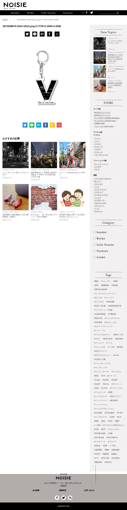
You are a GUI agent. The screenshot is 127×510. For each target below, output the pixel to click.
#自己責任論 (99, 437)
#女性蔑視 (98, 322)
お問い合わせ (89, 490)
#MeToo (106, 384)
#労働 (110, 433)
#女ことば (98, 298)
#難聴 (107, 450)
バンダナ (97, 167)
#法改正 (97, 384)
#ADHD (97, 454)
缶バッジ (97, 181)
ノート (96, 187)
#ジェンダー (106, 281)
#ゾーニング (99, 343)
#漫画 (115, 281)
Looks (101, 257)
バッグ (96, 208)
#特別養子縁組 (100, 433)
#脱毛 (96, 376)
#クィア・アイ (100, 330)
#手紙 (96, 429)
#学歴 (105, 446)
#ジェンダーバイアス (102, 363)
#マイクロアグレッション (104, 409)
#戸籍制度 (112, 314)
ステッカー (98, 184)
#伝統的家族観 (100, 314)
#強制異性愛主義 (114, 306)
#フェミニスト (113, 429)
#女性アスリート (100, 351)
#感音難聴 (98, 450)
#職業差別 (98, 462)
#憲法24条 (98, 318)
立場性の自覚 (99, 123)
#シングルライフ (100, 417)
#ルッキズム (99, 302)
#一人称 (111, 347)
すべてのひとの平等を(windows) (107, 118)
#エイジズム (116, 372)
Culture (68, 13)
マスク (96, 169)
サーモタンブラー (101, 195)
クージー (97, 198)
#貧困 (110, 392)
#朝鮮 (96, 421)
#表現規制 (119, 339)
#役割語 (120, 347)
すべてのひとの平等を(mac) (105, 121)
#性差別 (106, 380)
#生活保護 (98, 413)
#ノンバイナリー (100, 400)
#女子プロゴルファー (102, 355)
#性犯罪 (114, 380)
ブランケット (99, 206)
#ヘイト (109, 343)
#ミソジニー (109, 298)
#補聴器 (105, 454)
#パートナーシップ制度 (103, 310)
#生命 (119, 417)
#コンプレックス (100, 368)
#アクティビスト (116, 388)
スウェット (98, 146)
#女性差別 (115, 458)
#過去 (103, 421)
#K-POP (104, 388)
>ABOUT (63, 486)
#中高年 (120, 413)
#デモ (96, 458)
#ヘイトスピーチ (100, 396)
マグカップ (98, 192)
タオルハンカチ (100, 203)
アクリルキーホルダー (103, 179)
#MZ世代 (108, 462)
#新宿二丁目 (118, 335)
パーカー (97, 144)
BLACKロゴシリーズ (102, 112)
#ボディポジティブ (108, 376)
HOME (5, 20)
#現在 (110, 421)
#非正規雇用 (109, 413)
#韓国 (96, 388)
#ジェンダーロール (112, 318)
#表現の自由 (107, 339)
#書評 (117, 421)
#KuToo (116, 355)
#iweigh (97, 380)
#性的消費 (110, 302)
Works (30, 13)
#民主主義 (105, 458)
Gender (15, 13)
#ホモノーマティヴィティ (104, 326)
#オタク (97, 339)
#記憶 (112, 417)
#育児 (103, 429)
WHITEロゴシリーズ (102, 115)
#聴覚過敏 (115, 450)
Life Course (48, 13)
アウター (97, 149)
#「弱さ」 (114, 446)
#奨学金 (97, 446)
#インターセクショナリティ (105, 293)
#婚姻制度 (105, 285)
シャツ (96, 141)
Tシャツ (97, 138)
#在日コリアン (115, 396)
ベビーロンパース (101, 155)
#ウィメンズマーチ (101, 372)
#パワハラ (112, 442)
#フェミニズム (100, 347)
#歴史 (96, 285)
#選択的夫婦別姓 (100, 289)
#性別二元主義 (100, 306)
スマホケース (99, 200)
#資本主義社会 (112, 437)
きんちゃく (98, 211)
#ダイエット (116, 384)
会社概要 (35, 490)
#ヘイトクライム (100, 405)
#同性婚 (114, 285)
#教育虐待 (114, 400)
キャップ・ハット (101, 164)
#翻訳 (96, 281)
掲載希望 (61, 490)
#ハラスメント (100, 442)
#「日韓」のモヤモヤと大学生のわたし (109, 425)
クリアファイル (100, 189)
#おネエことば (110, 322)
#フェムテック (100, 392)
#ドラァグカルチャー (102, 335)
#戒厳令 (114, 454)
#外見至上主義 (100, 359)
